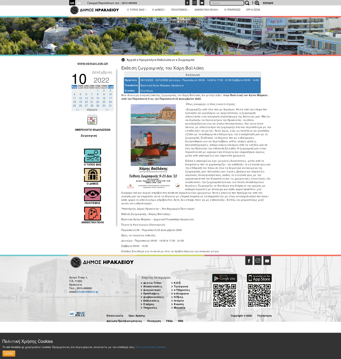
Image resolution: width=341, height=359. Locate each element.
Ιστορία (179, 300)
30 (103, 105)
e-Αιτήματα (181, 293)
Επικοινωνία (115, 315)
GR (72, 3)
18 (74, 102)
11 (74, 98)
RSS (180, 320)
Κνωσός (179, 304)
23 (103, 102)
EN (79, 3)
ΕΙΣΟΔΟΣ (268, 3)
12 (80, 98)
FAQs (169, 320)
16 (103, 98)
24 (110, 102)
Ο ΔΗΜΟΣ (158, 9)
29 (97, 105)
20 (86, 102)
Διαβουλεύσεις (153, 297)
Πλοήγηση (154, 320)
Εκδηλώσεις (151, 300)
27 (86, 105)
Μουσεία (179, 307)
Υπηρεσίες (150, 307)
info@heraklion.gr (87, 291)
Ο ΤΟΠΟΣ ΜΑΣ (136, 9)
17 (110, 98)
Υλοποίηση (264, 315)
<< (77, 109)
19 (80, 102)
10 (110, 94)
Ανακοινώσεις (152, 286)
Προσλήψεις (151, 293)
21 (91, 102)
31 (110, 105)
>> (107, 109)
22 (97, 102)
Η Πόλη (178, 297)
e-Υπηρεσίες (182, 290)
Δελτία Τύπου (152, 283)
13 (86, 98)
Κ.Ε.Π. (177, 283)
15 (97, 98)
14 (91, 98)
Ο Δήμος (148, 304)
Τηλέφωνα (181, 286)
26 (80, 105)
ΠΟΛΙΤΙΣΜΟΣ (179, 9)
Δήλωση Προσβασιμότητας (124, 320)
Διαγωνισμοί (152, 290)
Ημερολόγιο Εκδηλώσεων (157, 60)
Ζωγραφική (186, 60)
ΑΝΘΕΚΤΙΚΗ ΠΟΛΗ (205, 9)
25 (74, 105)
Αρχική (131, 60)
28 (91, 105)
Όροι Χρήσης (137, 315)
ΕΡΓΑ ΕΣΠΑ (253, 9)
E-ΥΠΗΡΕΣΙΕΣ (232, 9)
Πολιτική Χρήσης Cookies (151, 347)
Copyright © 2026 (241, 315)
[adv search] (256, 2)
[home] (96, 10)
